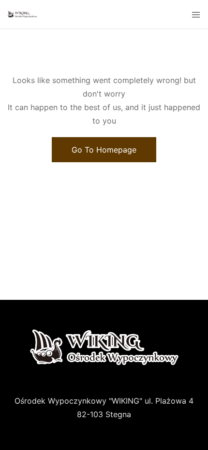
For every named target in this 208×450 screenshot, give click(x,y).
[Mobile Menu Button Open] (196, 15)
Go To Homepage (104, 150)
